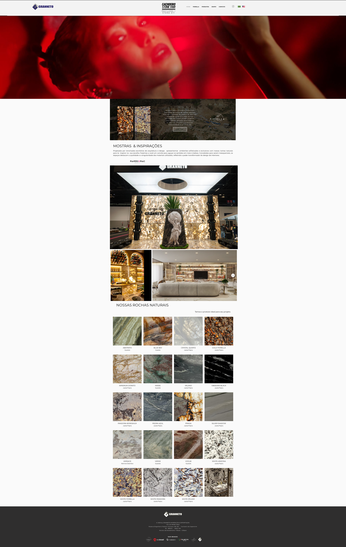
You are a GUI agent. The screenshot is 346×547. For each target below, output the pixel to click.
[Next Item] (233, 275)
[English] (243, 6)
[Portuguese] (239, 6)
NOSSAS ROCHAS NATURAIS (142, 305)
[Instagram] (233, 6)
